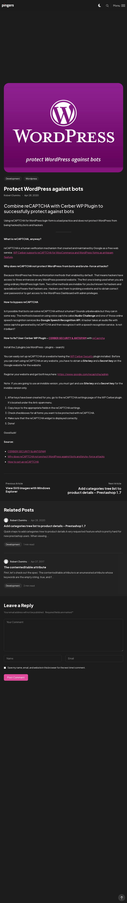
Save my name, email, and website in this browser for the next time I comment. (46, 667)
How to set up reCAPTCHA (23, 461)
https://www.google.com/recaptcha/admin (83, 374)
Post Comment (16, 677)
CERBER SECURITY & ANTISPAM (67, 338)
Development (13, 178)
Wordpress (31, 178)
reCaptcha (98, 338)
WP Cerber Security (81, 356)
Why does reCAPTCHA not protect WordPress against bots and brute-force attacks (56, 456)
